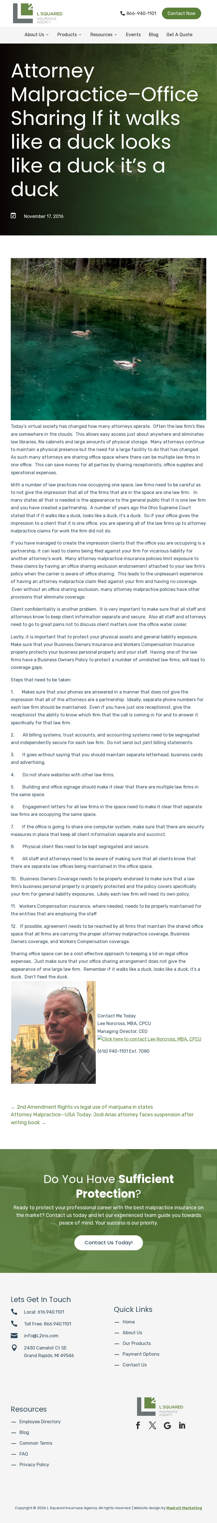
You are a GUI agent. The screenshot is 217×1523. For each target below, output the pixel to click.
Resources (104, 34)
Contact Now (182, 13)
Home (129, 1322)
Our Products (137, 1343)
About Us (37, 34)
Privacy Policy (34, 1464)
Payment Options (141, 1354)
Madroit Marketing (184, 1508)
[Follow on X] (152, 1425)
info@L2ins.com (41, 1335)
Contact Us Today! (108, 1242)
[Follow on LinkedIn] (182, 1425)
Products (69, 34)
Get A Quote (179, 34)
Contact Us (135, 1365)
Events (133, 34)
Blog (154, 34)
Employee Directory (40, 1421)
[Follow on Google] (167, 1425)
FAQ (23, 1454)
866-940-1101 (138, 13)
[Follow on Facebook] (138, 1425)
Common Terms (35, 1443)
